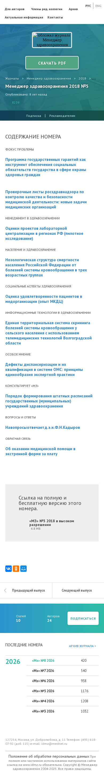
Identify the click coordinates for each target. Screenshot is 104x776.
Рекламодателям (62, 116)
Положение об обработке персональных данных (49, 756)
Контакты (55, 17)
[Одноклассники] (16, 568)
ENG (98, 6)
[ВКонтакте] (8, 568)
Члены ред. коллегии (46, 9)
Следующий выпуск (77, 590)
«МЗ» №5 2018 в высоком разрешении (51, 524)
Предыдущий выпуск (28, 590)
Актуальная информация (24, 17)
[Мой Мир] (23, 568)
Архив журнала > (82, 646)
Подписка (33, 116)
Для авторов (15, 9)
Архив (73, 9)
